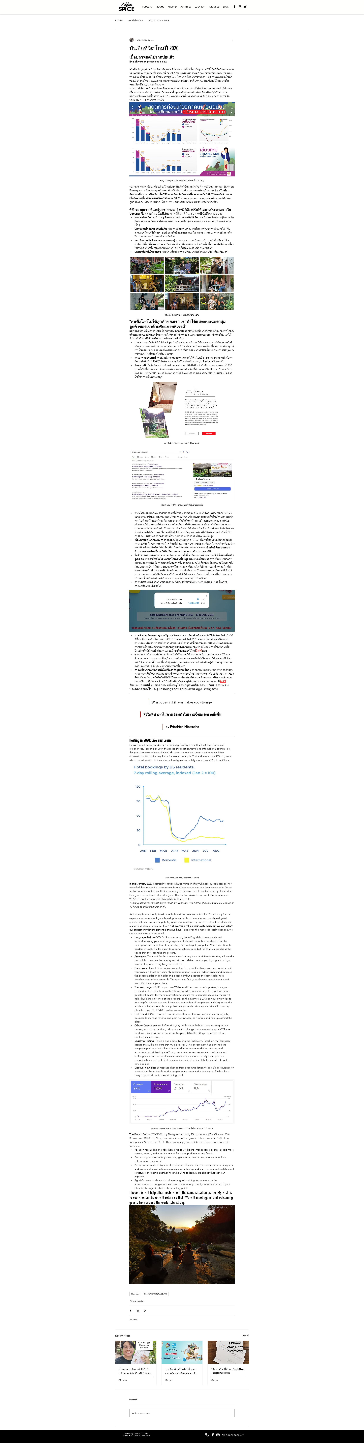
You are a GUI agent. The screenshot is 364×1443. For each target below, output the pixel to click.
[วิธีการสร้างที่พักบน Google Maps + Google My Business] (228, 1352)
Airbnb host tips (135, 20)
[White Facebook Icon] (213, 1435)
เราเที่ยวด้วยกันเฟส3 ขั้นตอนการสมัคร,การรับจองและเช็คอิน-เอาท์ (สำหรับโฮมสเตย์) (181, 1371)
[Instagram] (218, 1435)
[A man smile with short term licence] (135, 1352)
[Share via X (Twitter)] (137, 1310)
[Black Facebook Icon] (234, 6)
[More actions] (233, 40)
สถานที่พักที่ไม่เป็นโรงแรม (155, 1294)
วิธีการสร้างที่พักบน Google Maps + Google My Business (227, 1371)
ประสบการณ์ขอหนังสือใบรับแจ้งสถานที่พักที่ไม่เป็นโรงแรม (135, 1371)
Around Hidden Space (159, 20)
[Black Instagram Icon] (240, 6)
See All (246, 1335)
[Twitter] (245, 6)
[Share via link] (144, 1310)
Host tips (135, 1294)
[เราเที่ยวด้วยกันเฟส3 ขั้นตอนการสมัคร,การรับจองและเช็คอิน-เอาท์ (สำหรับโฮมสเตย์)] (182, 1352)
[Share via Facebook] (130, 1310)
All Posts (119, 20)
